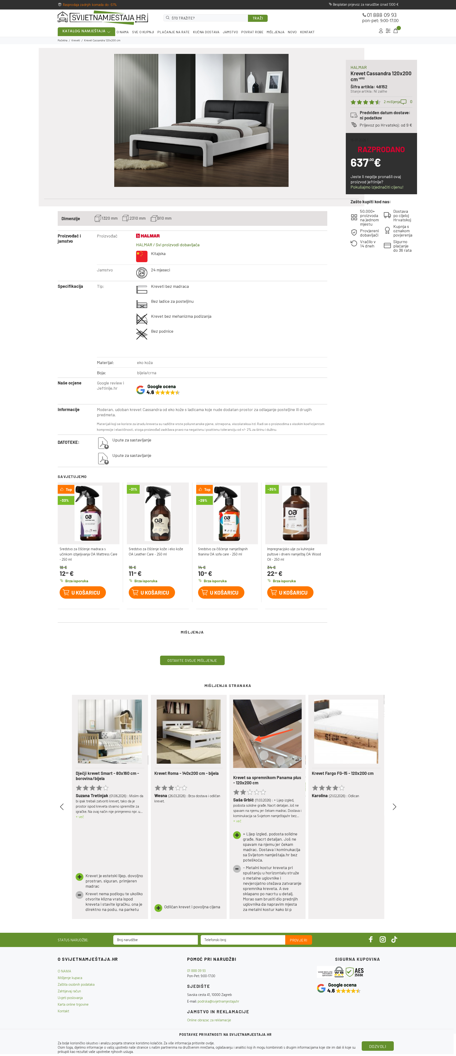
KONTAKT (307, 32)
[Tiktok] (394, 939)
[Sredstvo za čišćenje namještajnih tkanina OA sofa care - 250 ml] (227, 513)
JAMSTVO (230, 32)
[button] (67, 807)
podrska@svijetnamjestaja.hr (218, 1001)
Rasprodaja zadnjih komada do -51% (90, 5)
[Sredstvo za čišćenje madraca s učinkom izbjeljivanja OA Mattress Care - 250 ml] (89, 513)
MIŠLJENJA (276, 32)
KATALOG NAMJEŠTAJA (84, 31)
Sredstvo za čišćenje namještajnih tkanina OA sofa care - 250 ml (223, 551)
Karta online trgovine (73, 1005)
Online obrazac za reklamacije (209, 1020)
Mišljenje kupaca (70, 978)
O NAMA (123, 32)
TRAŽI (258, 18)
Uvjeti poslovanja (70, 998)
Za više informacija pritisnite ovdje (189, 1043)
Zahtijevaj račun (69, 991)
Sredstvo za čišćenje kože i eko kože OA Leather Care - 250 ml (156, 551)
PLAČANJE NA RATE (173, 32)
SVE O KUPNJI (143, 32)
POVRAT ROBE (252, 32)
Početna (62, 40)
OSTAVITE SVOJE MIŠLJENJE (192, 660)
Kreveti (75, 40)
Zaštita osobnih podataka (76, 985)
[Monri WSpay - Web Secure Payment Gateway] (331, 972)
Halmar (359, 67)
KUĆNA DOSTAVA (206, 32)
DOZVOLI (377, 1046)
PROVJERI (298, 940)
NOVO (292, 32)
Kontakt (63, 1011)
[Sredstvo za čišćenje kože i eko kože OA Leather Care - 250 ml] (158, 513)
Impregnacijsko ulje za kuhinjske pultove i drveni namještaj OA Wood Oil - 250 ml (294, 554)
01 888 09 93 (382, 15)
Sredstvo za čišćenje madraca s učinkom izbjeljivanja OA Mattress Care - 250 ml (88, 554)
